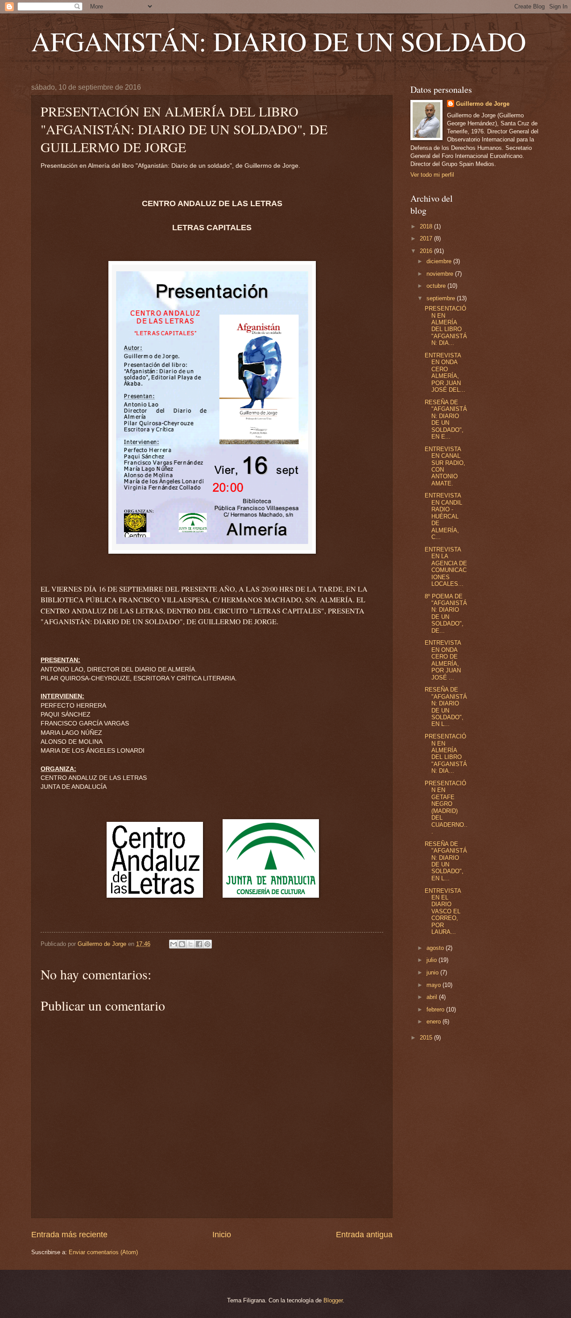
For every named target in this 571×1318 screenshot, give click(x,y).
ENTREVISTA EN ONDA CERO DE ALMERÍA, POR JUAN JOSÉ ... (443, 659)
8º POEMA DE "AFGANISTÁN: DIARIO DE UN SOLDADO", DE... (446, 613)
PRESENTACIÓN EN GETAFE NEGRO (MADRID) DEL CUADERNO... (446, 807)
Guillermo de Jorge (482, 103)
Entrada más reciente (69, 1234)
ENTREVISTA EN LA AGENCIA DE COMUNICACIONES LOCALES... (446, 566)
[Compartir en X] (190, 944)
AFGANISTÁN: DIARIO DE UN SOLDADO (278, 41)
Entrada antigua (364, 1234)
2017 (427, 238)
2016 (427, 251)
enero (434, 1021)
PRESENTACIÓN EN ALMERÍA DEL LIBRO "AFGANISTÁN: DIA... (446, 325)
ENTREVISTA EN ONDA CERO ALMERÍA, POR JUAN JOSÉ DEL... (445, 372)
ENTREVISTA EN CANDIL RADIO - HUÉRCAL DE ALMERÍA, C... (443, 516)
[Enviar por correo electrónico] (173, 944)
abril (432, 997)
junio (433, 972)
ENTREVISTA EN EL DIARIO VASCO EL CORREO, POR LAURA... (443, 911)
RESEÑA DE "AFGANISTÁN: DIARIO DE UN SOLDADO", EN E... (446, 419)
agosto (436, 948)
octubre (436, 285)
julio (432, 960)
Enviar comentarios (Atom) (103, 1252)
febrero (436, 1009)
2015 (427, 1037)
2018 (427, 226)
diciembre (439, 261)
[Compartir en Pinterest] (207, 944)
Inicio (221, 1234)
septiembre (441, 298)
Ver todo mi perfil (432, 174)
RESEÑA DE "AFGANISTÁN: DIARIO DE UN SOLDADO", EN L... (446, 706)
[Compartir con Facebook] (198, 944)
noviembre (440, 273)
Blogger (333, 1300)
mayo (434, 985)
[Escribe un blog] (182, 944)
